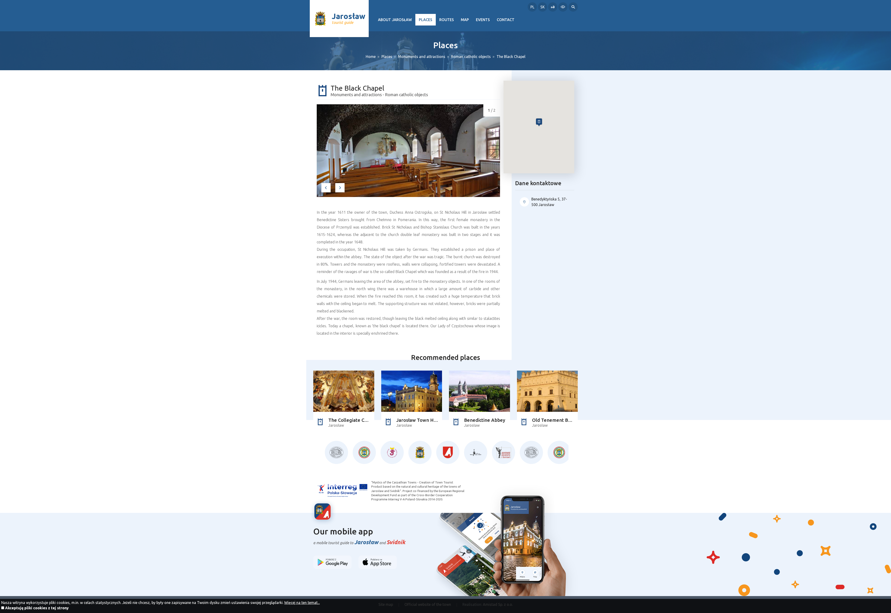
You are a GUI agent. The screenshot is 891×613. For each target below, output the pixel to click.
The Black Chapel (511, 56)
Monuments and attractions (421, 56)
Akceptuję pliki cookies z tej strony (37, 608)
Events (483, 20)
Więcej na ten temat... (302, 602)
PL (532, 7)
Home (371, 56)
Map (465, 20)
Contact (505, 20)
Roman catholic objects (471, 56)
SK (542, 7)
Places (425, 20)
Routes (446, 20)
